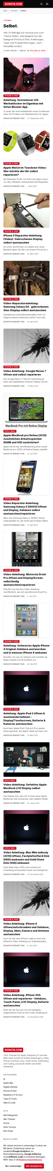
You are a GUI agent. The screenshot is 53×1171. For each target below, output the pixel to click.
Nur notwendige (13, 1166)
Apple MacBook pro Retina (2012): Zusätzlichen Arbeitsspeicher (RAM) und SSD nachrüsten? (25, 439)
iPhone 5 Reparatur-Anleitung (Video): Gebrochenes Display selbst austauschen (23, 239)
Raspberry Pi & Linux (13, 1095)
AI (4, 1079)
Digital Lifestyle (10, 1087)
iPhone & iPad (38, 51)
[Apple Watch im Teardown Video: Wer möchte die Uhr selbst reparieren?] (26, 142)
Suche (6, 1123)
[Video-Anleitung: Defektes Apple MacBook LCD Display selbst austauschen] (26, 759)
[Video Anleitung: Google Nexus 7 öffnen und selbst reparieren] (26, 346)
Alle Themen (9, 1119)
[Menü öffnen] (47, 4)
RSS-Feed (8, 1131)
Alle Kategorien (10, 1115)
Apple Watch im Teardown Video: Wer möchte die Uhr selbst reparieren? (25, 171)
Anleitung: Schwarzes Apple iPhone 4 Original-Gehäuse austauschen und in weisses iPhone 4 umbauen (26, 649)
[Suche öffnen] (41, 4)
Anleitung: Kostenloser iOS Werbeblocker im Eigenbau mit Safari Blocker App (23, 103)
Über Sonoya (9, 1127)
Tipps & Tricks (10, 1099)
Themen (14, 11)
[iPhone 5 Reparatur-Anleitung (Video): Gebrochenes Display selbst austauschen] (26, 210)
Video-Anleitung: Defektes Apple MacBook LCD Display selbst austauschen (25, 788)
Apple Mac (10, 431)
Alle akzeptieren (34, 1166)
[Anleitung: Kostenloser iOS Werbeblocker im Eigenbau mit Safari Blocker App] (26, 75)
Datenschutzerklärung (30, 1159)
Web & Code (9, 1102)
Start (5, 11)
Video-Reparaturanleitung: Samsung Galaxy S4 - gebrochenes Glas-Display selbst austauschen (26, 307)
